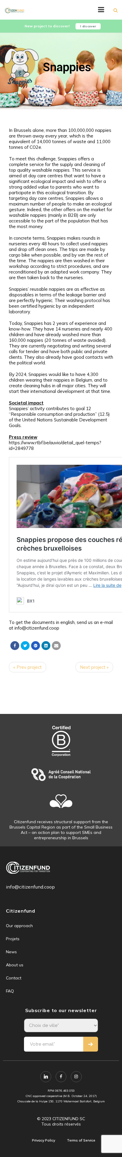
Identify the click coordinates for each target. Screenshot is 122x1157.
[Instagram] (76, 1076)
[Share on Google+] (35, 645)
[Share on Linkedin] (45, 645)
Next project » (94, 667)
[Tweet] (25, 645)
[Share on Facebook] (14, 645)
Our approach (19, 925)
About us (14, 965)
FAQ (10, 991)
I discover (88, 26)
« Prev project (27, 667)
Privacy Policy (43, 1140)
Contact (13, 978)
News (11, 951)
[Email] (56, 645)
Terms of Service (81, 1140)
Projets (13, 938)
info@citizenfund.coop (30, 887)
